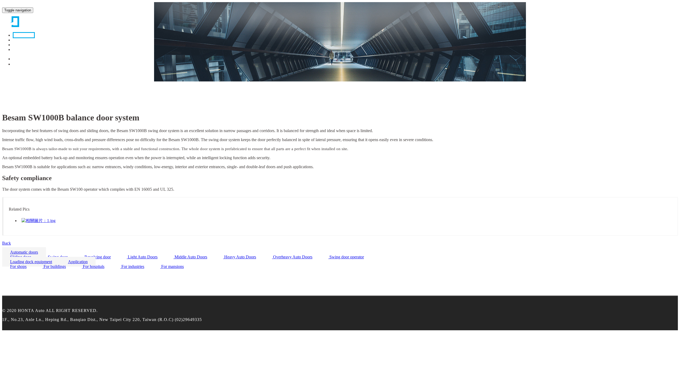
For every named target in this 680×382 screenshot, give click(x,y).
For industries (132, 266)
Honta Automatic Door (32, 85)
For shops (18, 266)
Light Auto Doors (142, 257)
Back (6, 243)
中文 (18, 59)
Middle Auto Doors (190, 257)
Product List (24, 35)
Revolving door (97, 257)
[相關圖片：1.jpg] (39, 220)
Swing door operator (346, 257)
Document (22, 40)
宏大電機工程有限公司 (28, 21)
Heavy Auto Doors (239, 257)
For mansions (172, 266)
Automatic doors (27, 95)
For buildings (54, 266)
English (20, 64)
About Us (22, 44)
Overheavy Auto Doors (292, 257)
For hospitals (93, 266)
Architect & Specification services (42, 49)
